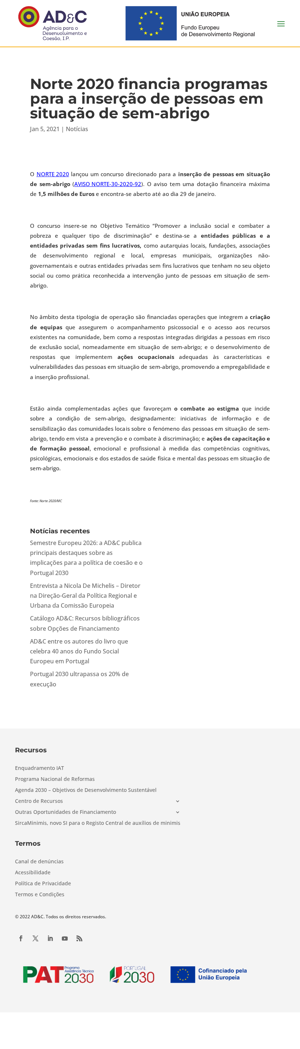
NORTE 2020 (53, 174)
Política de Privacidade (43, 884)
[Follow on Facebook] (21, 938)
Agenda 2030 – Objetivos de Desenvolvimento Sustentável (86, 790)
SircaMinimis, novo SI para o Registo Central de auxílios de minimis (97, 823)
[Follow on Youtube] (65, 938)
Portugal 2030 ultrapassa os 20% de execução (79, 679)
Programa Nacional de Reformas (55, 779)
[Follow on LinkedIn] (50, 938)
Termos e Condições (39, 895)
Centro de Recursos (39, 801)
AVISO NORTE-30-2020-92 (107, 184)
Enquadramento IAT (39, 768)
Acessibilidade (32, 873)
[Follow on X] (35, 938)
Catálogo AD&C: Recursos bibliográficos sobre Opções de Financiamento (85, 623)
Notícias (77, 129)
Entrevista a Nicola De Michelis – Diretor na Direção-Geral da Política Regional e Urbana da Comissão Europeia (85, 595)
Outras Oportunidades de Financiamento (65, 812)
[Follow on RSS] (79, 938)
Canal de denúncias (39, 862)
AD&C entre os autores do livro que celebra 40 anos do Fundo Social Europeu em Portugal (79, 651)
